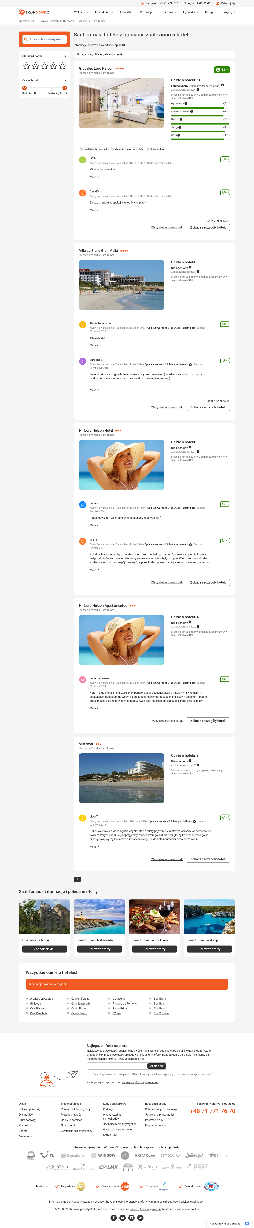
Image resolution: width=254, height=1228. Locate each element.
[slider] (24, 88)
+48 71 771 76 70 (212, 1110)
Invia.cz (134, 1209)
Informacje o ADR (155, 1120)
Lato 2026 (126, 12)
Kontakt (23, 1125)
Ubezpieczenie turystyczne (120, 1124)
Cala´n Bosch (79, 1013)
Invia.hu (156, 1209)
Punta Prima (120, 1008)
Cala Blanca (37, 1008)
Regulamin (128, 1082)
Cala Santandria (80, 1003)
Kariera (23, 1131)
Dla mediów (26, 1114)
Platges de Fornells (125, 1003)
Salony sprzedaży (30, 1109)
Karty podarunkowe (114, 1103)
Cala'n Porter (79, 1008)
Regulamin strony (155, 1103)
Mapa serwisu (27, 1136)
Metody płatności (71, 1114)
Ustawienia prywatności (159, 1114)
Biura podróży (27, 1120)
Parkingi (108, 1109)
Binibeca (35, 1003)
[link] (104, 12)
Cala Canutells (38, 1013)
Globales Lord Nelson (96, 68)
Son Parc (159, 1008)
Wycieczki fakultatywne (117, 1129)
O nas (22, 1103)
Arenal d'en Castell (41, 998)
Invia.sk (144, 1209)
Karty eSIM (110, 1135)
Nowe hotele (68, 1125)
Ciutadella (119, 998)
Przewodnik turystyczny (75, 1109)
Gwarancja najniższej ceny (76, 1131)
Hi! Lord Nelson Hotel (96, 430)
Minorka (83, 21)
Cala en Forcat (80, 998)
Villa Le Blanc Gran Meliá (99, 251)
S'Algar (117, 1013)
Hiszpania (69, 21)
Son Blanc (160, 998)
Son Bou (159, 1003)
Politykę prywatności (146, 1082)
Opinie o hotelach (49, 21)
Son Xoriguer (162, 1013)
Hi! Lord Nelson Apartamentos (103, 605)
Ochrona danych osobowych (162, 1109)
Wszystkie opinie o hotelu (167, 227)
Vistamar (86, 744)
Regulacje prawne (156, 1125)
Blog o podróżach (71, 1103)
